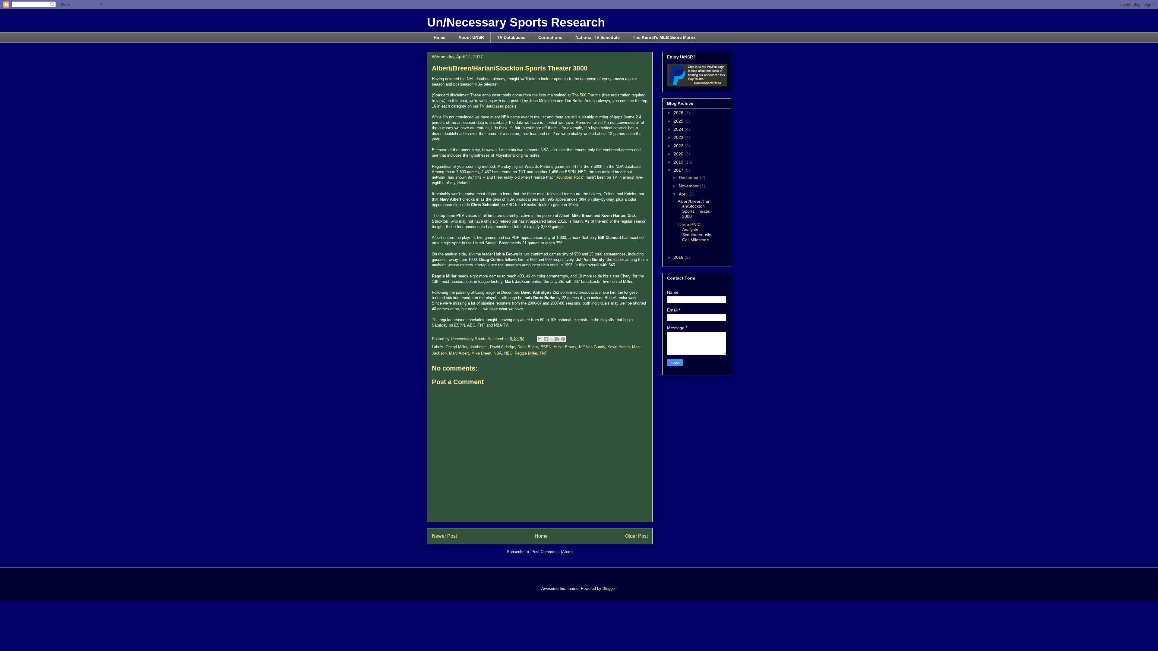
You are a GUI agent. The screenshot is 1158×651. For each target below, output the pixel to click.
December (689, 177)
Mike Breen (481, 353)
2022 (679, 145)
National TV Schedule (597, 37)
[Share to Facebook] (557, 339)
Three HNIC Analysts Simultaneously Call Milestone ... (694, 234)
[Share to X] (552, 339)
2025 (679, 121)
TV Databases (511, 37)
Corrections (550, 37)
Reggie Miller (526, 353)
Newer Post (444, 536)
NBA (498, 353)
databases (479, 347)
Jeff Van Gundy (591, 347)
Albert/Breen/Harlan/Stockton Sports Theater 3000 (694, 209)
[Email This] (540, 339)
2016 (679, 257)
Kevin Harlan (618, 347)
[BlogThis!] (546, 339)
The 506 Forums (586, 95)
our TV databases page (493, 106)
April (683, 194)
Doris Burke (527, 347)
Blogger (609, 588)
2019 (679, 162)
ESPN (545, 347)
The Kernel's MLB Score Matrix (664, 37)
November (689, 185)
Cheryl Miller (456, 347)
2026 (679, 112)
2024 (679, 129)
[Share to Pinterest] (563, 339)
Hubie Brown (565, 347)
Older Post (636, 536)
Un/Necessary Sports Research (516, 22)
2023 (679, 137)
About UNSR (471, 37)
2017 (679, 170)
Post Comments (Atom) (552, 551)
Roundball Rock (569, 177)
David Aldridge (502, 347)
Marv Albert (459, 353)
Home (439, 37)
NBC (508, 353)
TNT (543, 353)
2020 (679, 154)
